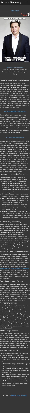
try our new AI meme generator (15, 138)
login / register (15, 11)
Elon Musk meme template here (15, 67)
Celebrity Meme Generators (19, 395)
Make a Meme (11, 2)
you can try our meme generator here (15, 111)
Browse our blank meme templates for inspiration (14, 268)
